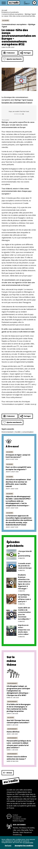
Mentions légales (18, 821)
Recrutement (17, 817)
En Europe (5, 20)
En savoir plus (28, 842)
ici (35, 404)
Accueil (4, 10)
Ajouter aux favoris (14, 59)
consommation (27, 432)
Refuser (8, 845)
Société (17, 432)
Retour (9, 773)
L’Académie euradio (19, 819)
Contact (15, 815)
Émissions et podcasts (10, 12)
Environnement (7, 432)
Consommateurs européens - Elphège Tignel (19, 14)
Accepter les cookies (24, 845)
